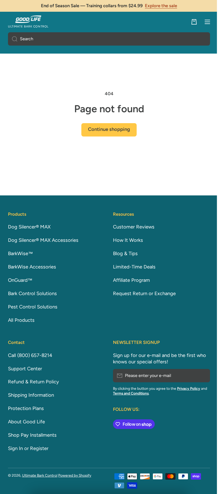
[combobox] (107, 39)
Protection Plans (26, 408)
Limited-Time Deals (132, 267)
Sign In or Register (28, 448)
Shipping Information (31, 395)
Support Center (25, 369)
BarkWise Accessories (32, 267)
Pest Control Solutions (32, 307)
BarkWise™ (20, 253)
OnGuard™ (20, 280)
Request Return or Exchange (142, 293)
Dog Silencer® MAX (29, 227)
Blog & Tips (123, 253)
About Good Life (26, 422)
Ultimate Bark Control (39, 475)
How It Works (126, 240)
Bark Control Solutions (32, 293)
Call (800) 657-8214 (30, 355)
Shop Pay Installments (32, 435)
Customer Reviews (132, 227)
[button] (190, 22)
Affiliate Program (129, 280)
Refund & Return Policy (33, 382)
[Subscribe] (199, 375)
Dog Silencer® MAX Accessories (43, 240)
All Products (21, 320)
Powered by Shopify (74, 475)
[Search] (12, 39)
